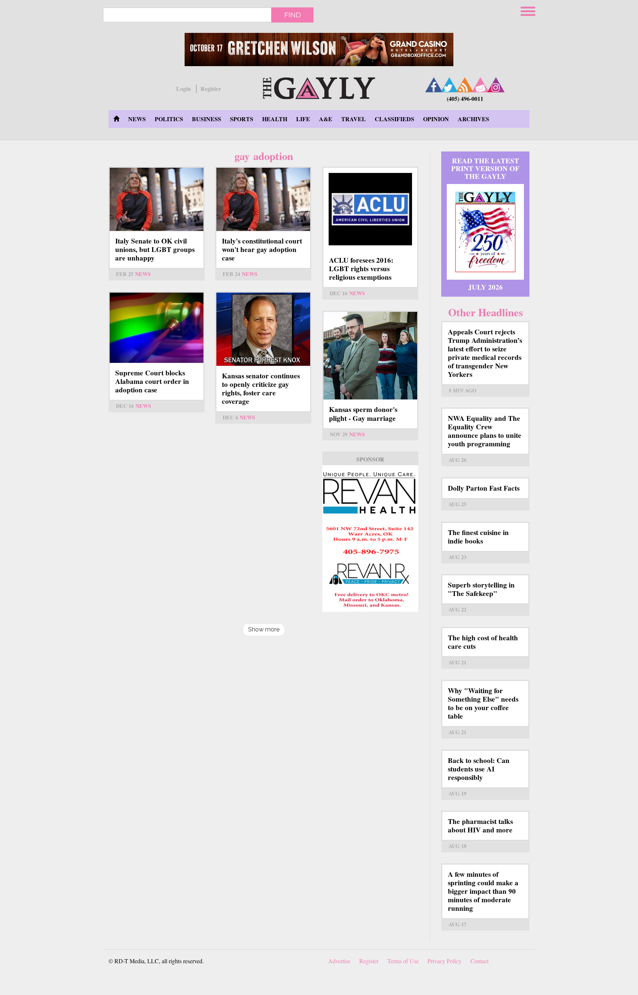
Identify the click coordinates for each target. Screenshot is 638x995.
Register (210, 89)
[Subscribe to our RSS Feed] (465, 84)
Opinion (436, 119)
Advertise (339, 961)
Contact (479, 961)
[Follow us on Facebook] (434, 84)
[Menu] (529, 10)
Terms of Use (403, 961)
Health (274, 119)
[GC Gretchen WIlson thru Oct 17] (319, 49)
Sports (241, 119)
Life (303, 119)
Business (206, 119)
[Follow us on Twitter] (449, 84)
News (137, 119)
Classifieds (394, 119)
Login (183, 89)
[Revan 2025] (370, 538)
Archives (473, 119)
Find (292, 15)
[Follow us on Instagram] (496, 84)
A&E (325, 119)
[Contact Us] (480, 84)
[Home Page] (116, 118)
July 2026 (485, 287)
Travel (353, 119)
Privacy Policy (445, 961)
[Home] (319, 87)
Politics (169, 119)
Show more (263, 629)
